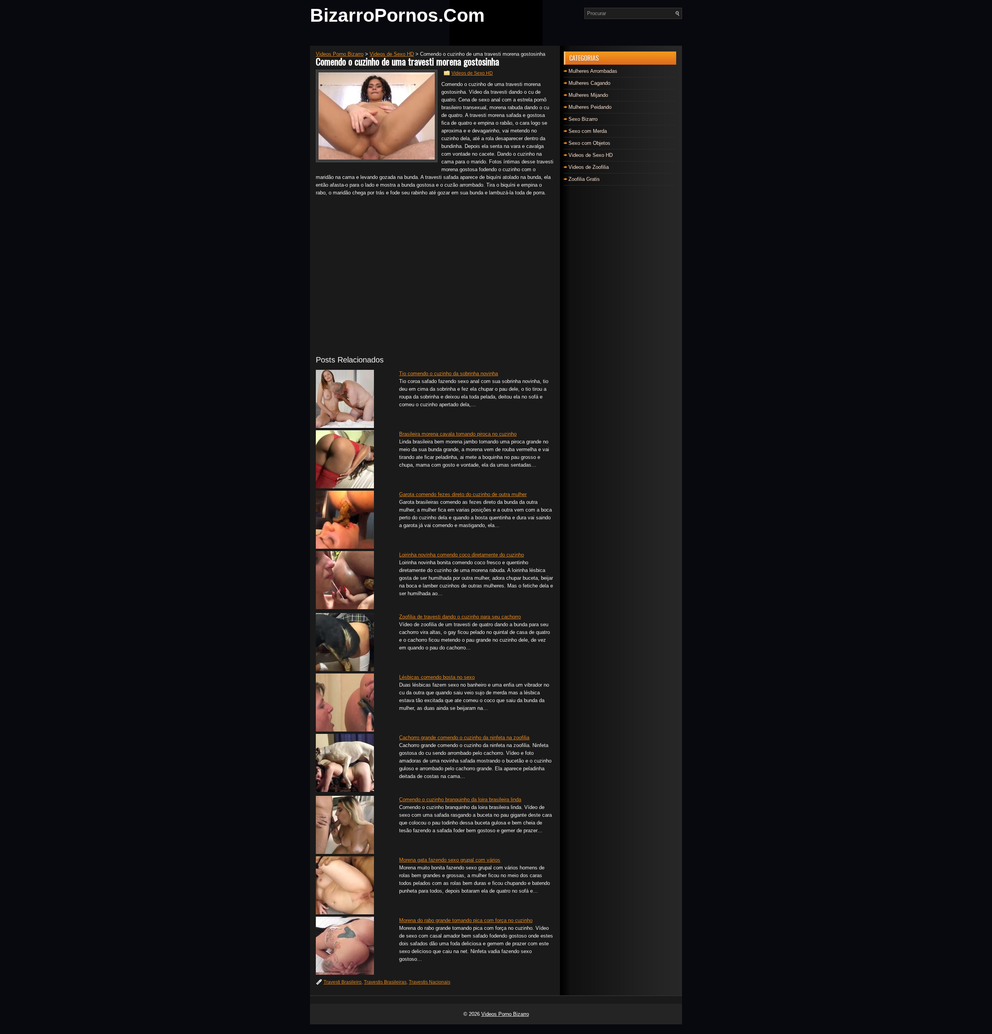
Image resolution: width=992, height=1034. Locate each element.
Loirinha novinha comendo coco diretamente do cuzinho (461, 555)
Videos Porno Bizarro (505, 1014)
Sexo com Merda (587, 131)
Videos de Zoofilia (588, 167)
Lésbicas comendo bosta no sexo (437, 677)
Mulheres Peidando (589, 107)
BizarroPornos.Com (397, 15)
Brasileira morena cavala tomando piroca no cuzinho (458, 434)
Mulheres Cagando (589, 83)
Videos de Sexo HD (472, 73)
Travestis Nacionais (429, 982)
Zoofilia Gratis (584, 179)
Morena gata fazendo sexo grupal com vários (449, 860)
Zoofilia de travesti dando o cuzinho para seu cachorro (460, 617)
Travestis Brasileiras (385, 982)
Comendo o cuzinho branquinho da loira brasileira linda (460, 799)
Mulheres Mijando (588, 95)
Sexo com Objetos (589, 143)
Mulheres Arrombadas (592, 71)
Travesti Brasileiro (343, 982)
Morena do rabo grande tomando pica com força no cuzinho (465, 920)
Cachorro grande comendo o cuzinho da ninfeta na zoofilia (464, 737)
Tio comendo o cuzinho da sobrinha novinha (448, 373)
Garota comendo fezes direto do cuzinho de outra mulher (463, 494)
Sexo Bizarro (583, 119)
